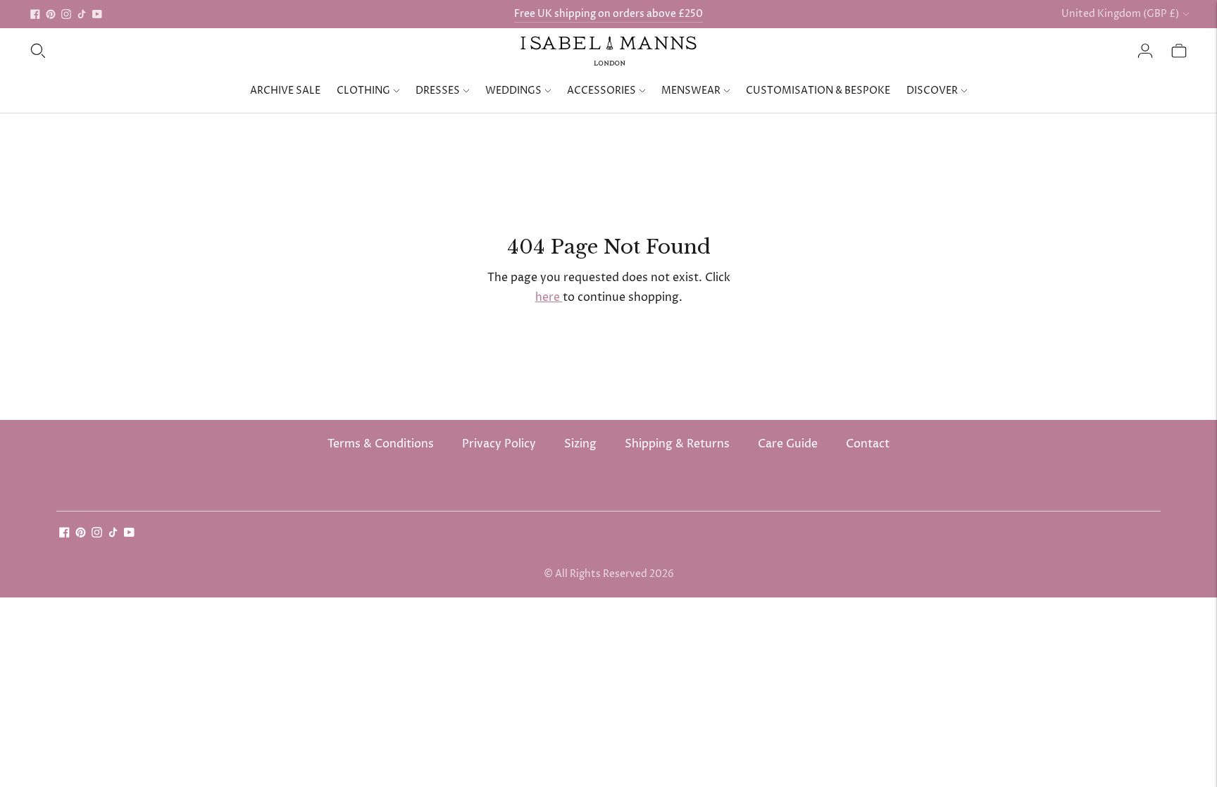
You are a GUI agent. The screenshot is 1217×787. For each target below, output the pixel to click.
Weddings (513, 90)
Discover (932, 90)
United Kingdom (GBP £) (1120, 13)
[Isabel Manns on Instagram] (66, 14)
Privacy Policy (499, 444)
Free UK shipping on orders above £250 (608, 13)
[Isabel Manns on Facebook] (35, 14)
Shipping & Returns (677, 444)
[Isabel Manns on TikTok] (82, 14)
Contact (868, 444)
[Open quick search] (38, 50)
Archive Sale (285, 90)
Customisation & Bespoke (818, 90)
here (549, 297)
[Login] (1145, 50)
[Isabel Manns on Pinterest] (51, 14)
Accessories (601, 90)
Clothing (363, 90)
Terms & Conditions (380, 444)
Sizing (580, 444)
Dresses (438, 90)
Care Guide (788, 444)
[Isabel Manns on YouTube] (97, 14)
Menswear (690, 90)
